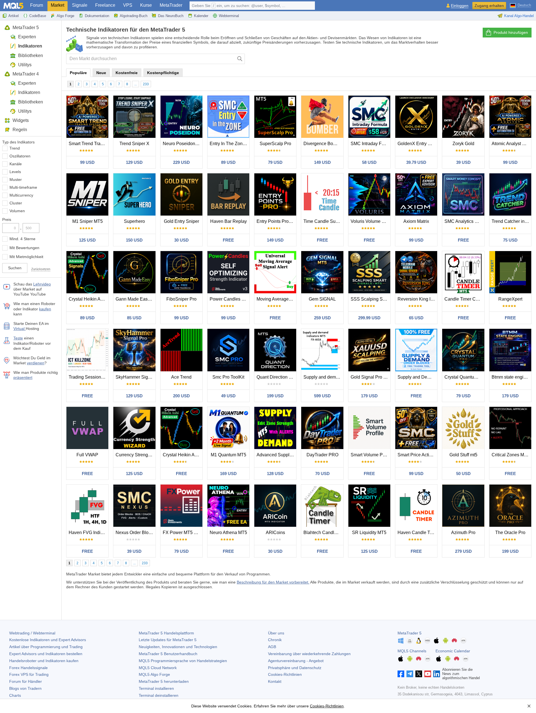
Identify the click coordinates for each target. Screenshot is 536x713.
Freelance (105, 5)
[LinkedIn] (436, 673)
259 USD (322, 317)
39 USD (463, 162)
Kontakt (274, 681)
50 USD (463, 473)
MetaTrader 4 (26, 74)
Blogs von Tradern (25, 688)
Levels (15, 171)
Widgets (21, 120)
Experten (27, 36)
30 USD (181, 240)
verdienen (35, 363)
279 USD (463, 551)
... (135, 84)
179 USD (369, 395)
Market (57, 5)
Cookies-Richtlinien (285, 674)
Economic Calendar (453, 651)
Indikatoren (30, 46)
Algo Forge (65, 16)
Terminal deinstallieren (158, 695)
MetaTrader (171, 5)
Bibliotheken (30, 55)
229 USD (181, 162)
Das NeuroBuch (170, 16)
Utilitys (25, 64)
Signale (79, 5)
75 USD (510, 240)
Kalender (201, 16)
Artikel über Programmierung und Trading (46, 646)
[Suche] (240, 59)
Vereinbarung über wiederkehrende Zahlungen (309, 653)
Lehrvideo (42, 284)
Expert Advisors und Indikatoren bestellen (45, 653)
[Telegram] (409, 673)
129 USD (134, 162)
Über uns (276, 633)
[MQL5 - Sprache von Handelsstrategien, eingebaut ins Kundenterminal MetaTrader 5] (13, 6)
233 (146, 84)
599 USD (322, 395)
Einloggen (459, 6)
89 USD (228, 162)
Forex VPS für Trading (29, 674)
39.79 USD (416, 162)
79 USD (275, 162)
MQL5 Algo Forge (154, 674)
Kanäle (15, 164)
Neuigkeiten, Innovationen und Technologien (178, 646)
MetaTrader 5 (26, 27)
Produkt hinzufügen (511, 32)
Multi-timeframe (23, 187)
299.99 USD (369, 317)
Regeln (20, 129)
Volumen (17, 211)
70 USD (322, 473)
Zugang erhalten (489, 5)
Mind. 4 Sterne (22, 239)
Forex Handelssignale (28, 667)
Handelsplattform (166, 633)
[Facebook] (401, 673)
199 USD (275, 395)
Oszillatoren (19, 156)
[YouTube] (427, 673)
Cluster (15, 203)
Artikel (13, 16)
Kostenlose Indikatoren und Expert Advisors (47, 640)
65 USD (416, 317)
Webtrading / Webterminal (32, 633)
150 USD (134, 240)
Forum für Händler (25, 681)
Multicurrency (21, 195)
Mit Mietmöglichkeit (26, 256)
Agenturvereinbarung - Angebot (296, 660)
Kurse (146, 5)
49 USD (228, 395)
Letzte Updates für (168, 640)
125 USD (87, 240)
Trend (14, 148)
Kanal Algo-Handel (519, 16)
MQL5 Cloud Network (158, 667)
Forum (36, 5)
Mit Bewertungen (24, 247)
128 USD (275, 473)
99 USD (87, 162)
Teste (18, 338)
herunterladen (164, 681)
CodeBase (37, 16)
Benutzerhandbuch (168, 653)
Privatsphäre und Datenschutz (294, 667)
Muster (15, 179)
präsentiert (22, 377)
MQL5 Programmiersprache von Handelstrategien (183, 660)
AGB (272, 646)
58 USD (369, 162)
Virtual (19, 328)
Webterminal (229, 16)
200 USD (181, 395)
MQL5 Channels (412, 651)
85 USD (134, 317)
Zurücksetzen (40, 269)
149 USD (322, 162)
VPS (127, 5)
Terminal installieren (156, 688)
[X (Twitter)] (418, 673)
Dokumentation (97, 16)
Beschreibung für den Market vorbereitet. (273, 582)
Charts (15, 695)
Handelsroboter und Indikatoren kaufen (43, 660)
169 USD (228, 473)
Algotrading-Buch (133, 16)
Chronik (275, 640)
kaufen (45, 309)
